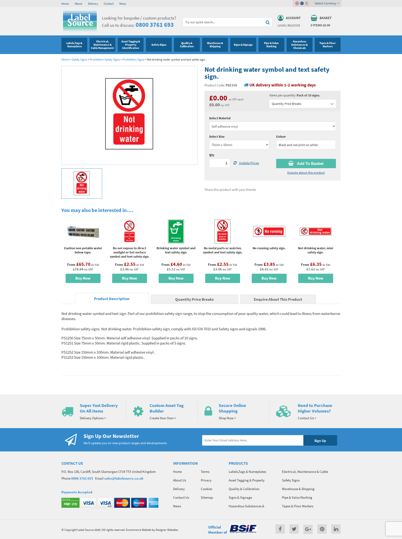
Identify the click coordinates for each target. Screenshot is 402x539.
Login (281, 25)
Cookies (206, 489)
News (122, 3)
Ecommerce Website (138, 530)
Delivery (93, 3)
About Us (179, 480)
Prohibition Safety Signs (105, 59)
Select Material (220, 118)
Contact (109, 3)
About (78, 3)
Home (65, 3)
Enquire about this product (306, 173)
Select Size (216, 136)
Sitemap (207, 497)
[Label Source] (80, 30)
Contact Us (181, 497)
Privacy (206, 480)
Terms (205, 471)
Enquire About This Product (278, 299)
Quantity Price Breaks (286, 104)
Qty (211, 155)
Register (294, 25)
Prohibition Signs (133, 59)
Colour (281, 136)
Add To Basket (310, 163)
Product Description (112, 298)
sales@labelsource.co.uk (123, 478)
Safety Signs (79, 59)
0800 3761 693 (155, 24)
